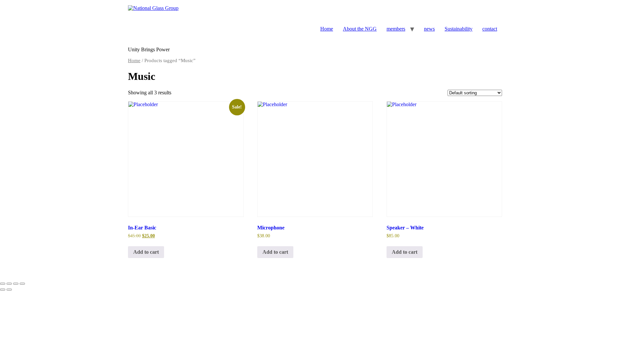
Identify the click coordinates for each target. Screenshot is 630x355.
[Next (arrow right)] (9, 290)
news (429, 29)
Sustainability (458, 29)
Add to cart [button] (146, 252)
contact (489, 29)
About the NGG (360, 29)
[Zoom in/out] (2, 284)
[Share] (15, 284)
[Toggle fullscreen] (9, 284)
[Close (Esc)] (22, 284)
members (396, 29)
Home (326, 29)
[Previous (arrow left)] (2, 290)
